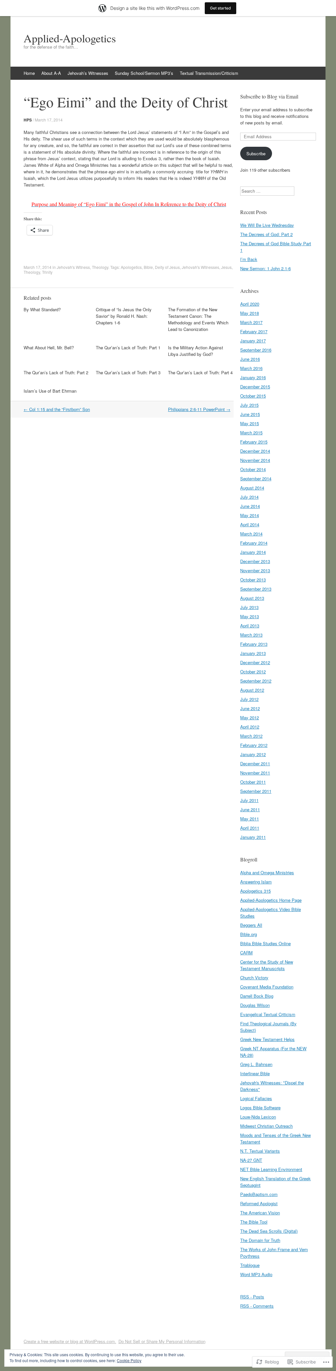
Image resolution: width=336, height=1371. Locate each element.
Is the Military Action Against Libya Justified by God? (195, 350)
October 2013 (253, 580)
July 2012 (249, 699)
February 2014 (253, 543)
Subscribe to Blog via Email (269, 96)
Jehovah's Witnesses (200, 267)
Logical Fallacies (256, 1098)
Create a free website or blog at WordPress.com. (70, 1341)
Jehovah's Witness (73, 267)
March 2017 (251, 322)
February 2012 (253, 745)
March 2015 (251, 432)
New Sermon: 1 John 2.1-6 (265, 268)
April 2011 (249, 828)
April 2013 (249, 625)
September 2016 (255, 350)
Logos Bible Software (260, 1107)
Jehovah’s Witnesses (88, 73)
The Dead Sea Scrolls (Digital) (269, 1231)
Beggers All (251, 925)
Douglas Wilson (255, 1005)
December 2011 (255, 763)
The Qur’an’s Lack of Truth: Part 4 (200, 372)
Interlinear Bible (255, 1073)
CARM (246, 952)
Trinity (47, 272)
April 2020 (249, 304)
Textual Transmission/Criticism (209, 73)
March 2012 (251, 736)
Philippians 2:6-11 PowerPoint (199, 409)
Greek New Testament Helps (267, 1039)
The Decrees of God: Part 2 (266, 234)
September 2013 (255, 589)
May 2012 (249, 717)
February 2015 (253, 442)
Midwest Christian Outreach (266, 1126)
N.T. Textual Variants (260, 1151)
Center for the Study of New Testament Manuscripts (266, 965)
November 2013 (255, 570)
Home (29, 73)
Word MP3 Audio (256, 1274)
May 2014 (249, 515)
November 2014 (255, 460)
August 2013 (252, 598)
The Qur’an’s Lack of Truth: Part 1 (128, 347)
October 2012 (253, 671)
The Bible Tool (253, 1222)
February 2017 (253, 331)
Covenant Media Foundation (266, 987)
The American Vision (260, 1212)
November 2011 (255, 773)
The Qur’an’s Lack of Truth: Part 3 (128, 372)
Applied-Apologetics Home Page (271, 900)
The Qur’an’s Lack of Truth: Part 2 (56, 372)
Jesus (226, 267)
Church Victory (254, 977)
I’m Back (248, 259)
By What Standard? (42, 309)
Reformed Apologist (259, 1203)
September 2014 (255, 478)
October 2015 (253, 396)
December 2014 (255, 451)
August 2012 (252, 690)
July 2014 (249, 497)
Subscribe (255, 153)
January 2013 (253, 653)
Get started (220, 8)
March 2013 (251, 635)
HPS (28, 120)
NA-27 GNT (251, 1160)
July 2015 (249, 405)
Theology (100, 267)
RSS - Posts (252, 1297)
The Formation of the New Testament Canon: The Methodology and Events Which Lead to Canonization (198, 319)
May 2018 (249, 313)
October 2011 (253, 782)
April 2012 (249, 727)
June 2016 (250, 359)
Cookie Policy (129, 1360)
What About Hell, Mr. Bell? (49, 347)
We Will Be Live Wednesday (267, 225)
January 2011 (253, 837)
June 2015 (250, 414)
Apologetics (131, 267)
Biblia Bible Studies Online (265, 943)
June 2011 (250, 809)
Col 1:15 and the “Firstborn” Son (57, 409)
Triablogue (250, 1265)
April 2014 (249, 524)
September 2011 (255, 791)
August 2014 (252, 488)
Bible (148, 267)
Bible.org (248, 934)
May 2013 (249, 616)
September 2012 (255, 681)
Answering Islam (256, 882)
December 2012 (255, 662)
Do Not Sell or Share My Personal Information (161, 1341)
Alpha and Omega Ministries (267, 872)
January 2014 (253, 552)
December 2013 (255, 561)
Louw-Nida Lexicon (258, 1117)
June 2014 (250, 506)
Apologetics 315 (255, 891)
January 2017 (253, 340)
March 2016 (251, 368)
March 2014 (251, 534)
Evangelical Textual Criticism (267, 1014)
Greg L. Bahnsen (256, 1064)
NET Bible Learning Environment (271, 1169)
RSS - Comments (257, 1306)
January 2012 (253, 754)
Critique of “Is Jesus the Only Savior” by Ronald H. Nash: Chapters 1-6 (124, 316)
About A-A (51, 73)
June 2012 (250, 708)
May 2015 (249, 423)
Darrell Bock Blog (256, 996)
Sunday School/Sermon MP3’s (144, 73)
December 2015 (255, 386)
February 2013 (253, 644)
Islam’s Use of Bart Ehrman (50, 391)
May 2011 (249, 819)
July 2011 (249, 800)
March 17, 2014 (49, 119)
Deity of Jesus (167, 267)
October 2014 (253, 469)
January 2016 (253, 377)
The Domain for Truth (260, 1240)
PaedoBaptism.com (259, 1194)
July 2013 (249, 607)
